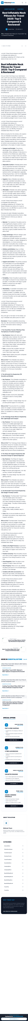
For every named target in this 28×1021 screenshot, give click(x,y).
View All (25, 659)
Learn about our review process (10, 911)
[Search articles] (22, 2)
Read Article (5, 674)
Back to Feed (6, 45)
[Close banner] (27, 1014)
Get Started (13, 783)
